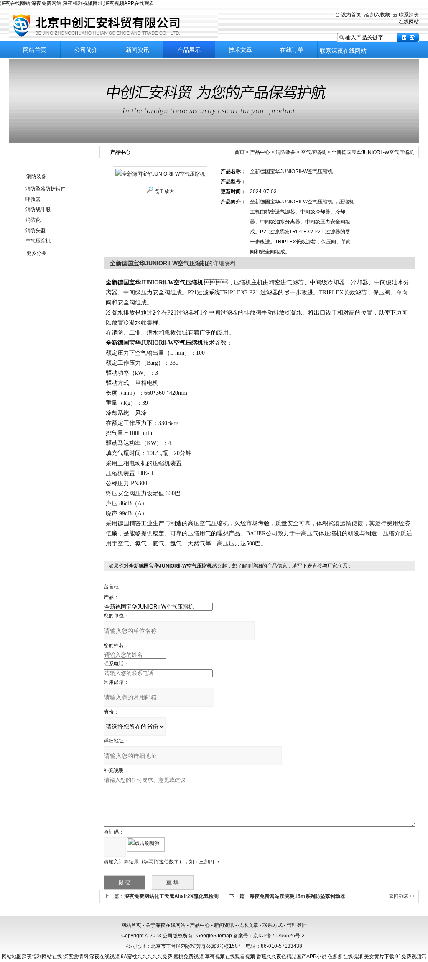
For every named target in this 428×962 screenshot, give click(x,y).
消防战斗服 (38, 209)
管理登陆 (297, 925)
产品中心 (260, 152)
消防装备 (36, 176)
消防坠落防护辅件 (45, 189)
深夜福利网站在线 (42, 956)
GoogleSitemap (214, 936)
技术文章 (240, 49)
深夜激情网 (75, 956)
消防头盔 (35, 230)
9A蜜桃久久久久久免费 (146, 956)
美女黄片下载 (379, 956)
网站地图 (12, 956)
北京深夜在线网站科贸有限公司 (113, 25)
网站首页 (34, 49)
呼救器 (33, 199)
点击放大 (164, 191)
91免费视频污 (410, 956)
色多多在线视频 (345, 956)
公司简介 (86, 49)
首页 (239, 152)
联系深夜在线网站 (343, 50)
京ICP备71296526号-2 (279, 936)
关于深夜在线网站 (165, 925)
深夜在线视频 (104, 956)
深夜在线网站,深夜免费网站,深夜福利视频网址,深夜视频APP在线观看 (77, 3)
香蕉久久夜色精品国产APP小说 (291, 956)
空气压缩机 (38, 241)
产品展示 (189, 49)
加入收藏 (380, 15)
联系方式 (272, 925)
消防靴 (33, 220)
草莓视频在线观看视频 (230, 956)
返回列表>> (402, 896)
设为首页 (351, 15)
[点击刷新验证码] (146, 844)
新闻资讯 (137, 49)
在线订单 (291, 49)
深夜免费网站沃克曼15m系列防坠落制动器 (297, 896)
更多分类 (36, 253)
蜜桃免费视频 (188, 956)
